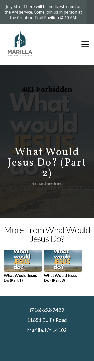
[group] (23, 268)
